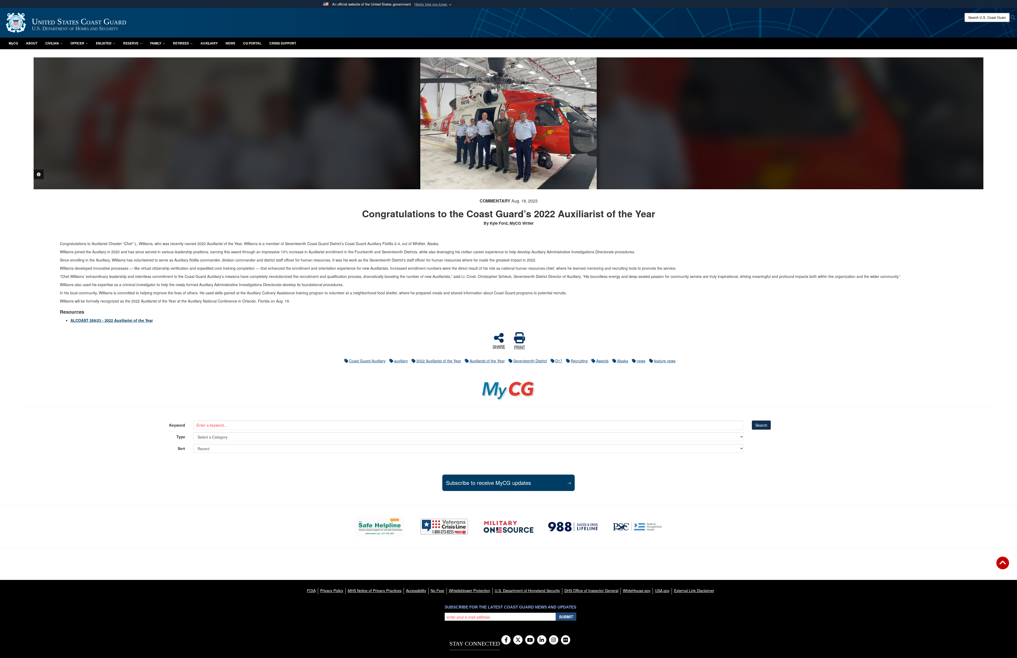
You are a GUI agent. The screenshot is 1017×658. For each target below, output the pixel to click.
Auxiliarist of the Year (487, 360)
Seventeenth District (530, 360)
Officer (77, 43)
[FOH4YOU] (637, 526)
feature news (665, 360)
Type (180, 436)
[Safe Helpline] (380, 527)
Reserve (131, 43)
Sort (181, 448)
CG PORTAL (252, 43)
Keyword (177, 425)
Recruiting (579, 360)
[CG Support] (508, 527)
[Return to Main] (1002, 566)
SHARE (499, 346)
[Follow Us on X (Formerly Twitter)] (518, 640)
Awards (602, 360)
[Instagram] (553, 640)
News (230, 43)
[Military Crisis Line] (444, 526)
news (641, 360)
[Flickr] (565, 640)
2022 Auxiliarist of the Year (438, 360)
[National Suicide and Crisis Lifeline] (573, 527)
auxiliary (401, 360)
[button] (433, 4)
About (31, 43)
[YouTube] (529, 640)
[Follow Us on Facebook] (506, 640)
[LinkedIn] (541, 640)
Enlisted (103, 43)
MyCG (13, 43)
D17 (558, 360)
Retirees (181, 43)
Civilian (52, 43)
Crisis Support (282, 43)
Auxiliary (209, 43)
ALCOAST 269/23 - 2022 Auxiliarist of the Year (111, 320)
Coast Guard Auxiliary (367, 360)
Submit (566, 616)
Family (155, 43)
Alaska (622, 360)
